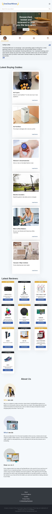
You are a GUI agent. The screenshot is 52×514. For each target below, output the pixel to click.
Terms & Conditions (26, 494)
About (26, 492)
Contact (26, 496)
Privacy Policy (26, 499)
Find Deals (26, 29)
